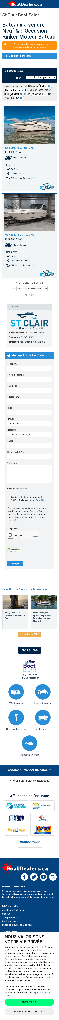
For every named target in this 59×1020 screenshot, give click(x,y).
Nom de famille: (15, 374)
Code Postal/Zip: (15, 452)
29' (17, 98)
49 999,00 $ (38, 94)
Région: (11, 429)
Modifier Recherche (19, 55)
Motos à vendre (42, 703)
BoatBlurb (41, 500)
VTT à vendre (43, 729)
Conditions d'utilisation (13, 910)
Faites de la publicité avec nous (17, 925)
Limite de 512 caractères (17, 488)
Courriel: (12, 385)
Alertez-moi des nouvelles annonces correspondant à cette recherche (31, 45)
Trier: (19, 77)
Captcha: (12, 528)
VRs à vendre (16, 703)
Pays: (10, 418)
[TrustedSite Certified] (14, 550)
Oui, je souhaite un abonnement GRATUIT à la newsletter (28, 499)
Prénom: (12, 363)
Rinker (43, 86)
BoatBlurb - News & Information (24, 589)
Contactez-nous (10, 921)
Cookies (6, 914)
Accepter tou (29, 1002)
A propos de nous (10, 917)
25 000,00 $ (17, 94)
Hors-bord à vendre (16, 729)
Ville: (10, 440)
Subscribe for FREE (29, 634)
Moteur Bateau (13, 90)
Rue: (10, 408)
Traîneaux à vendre (29, 754)
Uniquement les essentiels (29, 1011)
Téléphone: (13, 396)
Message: (12, 462)
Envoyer (15, 564)
